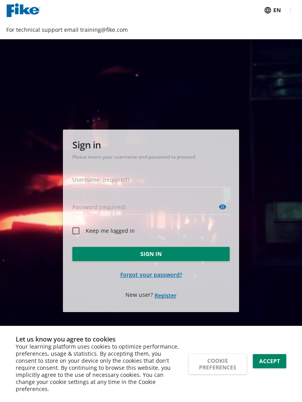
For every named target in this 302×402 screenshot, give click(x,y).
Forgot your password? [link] (151, 274)
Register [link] (166, 295)
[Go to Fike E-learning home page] (23, 10)
